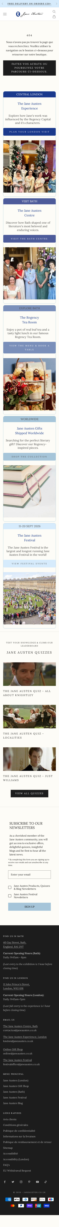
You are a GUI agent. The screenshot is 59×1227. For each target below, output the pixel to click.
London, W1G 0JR (13, 988)
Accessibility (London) (16, 1159)
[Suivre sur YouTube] (37, 1181)
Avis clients (9, 1119)
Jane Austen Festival (15, 1097)
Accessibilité (10, 1153)
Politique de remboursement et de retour (27, 1142)
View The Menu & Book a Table (29, 347)
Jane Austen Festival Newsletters (25, 896)
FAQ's (6, 1164)
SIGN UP (30, 906)
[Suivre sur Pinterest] (29, 1181)
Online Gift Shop (13, 1049)
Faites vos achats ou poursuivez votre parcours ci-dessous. (29, 67)
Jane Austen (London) (15, 1080)
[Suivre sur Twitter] (12, 1181)
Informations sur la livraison (19, 1136)
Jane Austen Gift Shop (16, 1086)
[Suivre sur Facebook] (4, 1181)
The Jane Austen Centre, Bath (20, 1026)
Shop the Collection (29, 456)
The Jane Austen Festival (17, 1060)
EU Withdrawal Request (17, 1170)
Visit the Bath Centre (29, 238)
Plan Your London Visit (29, 131)
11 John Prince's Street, (16, 984)
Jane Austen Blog (13, 1103)
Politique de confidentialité (19, 1130)
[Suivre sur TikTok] (45, 1181)
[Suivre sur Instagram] (21, 1181)
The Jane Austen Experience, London (25, 1036)
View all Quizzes (29, 793)
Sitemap (8, 1147)
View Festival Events (29, 563)
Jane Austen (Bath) (14, 1091)
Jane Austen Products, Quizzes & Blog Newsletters (32, 887)
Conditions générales (15, 1124)
